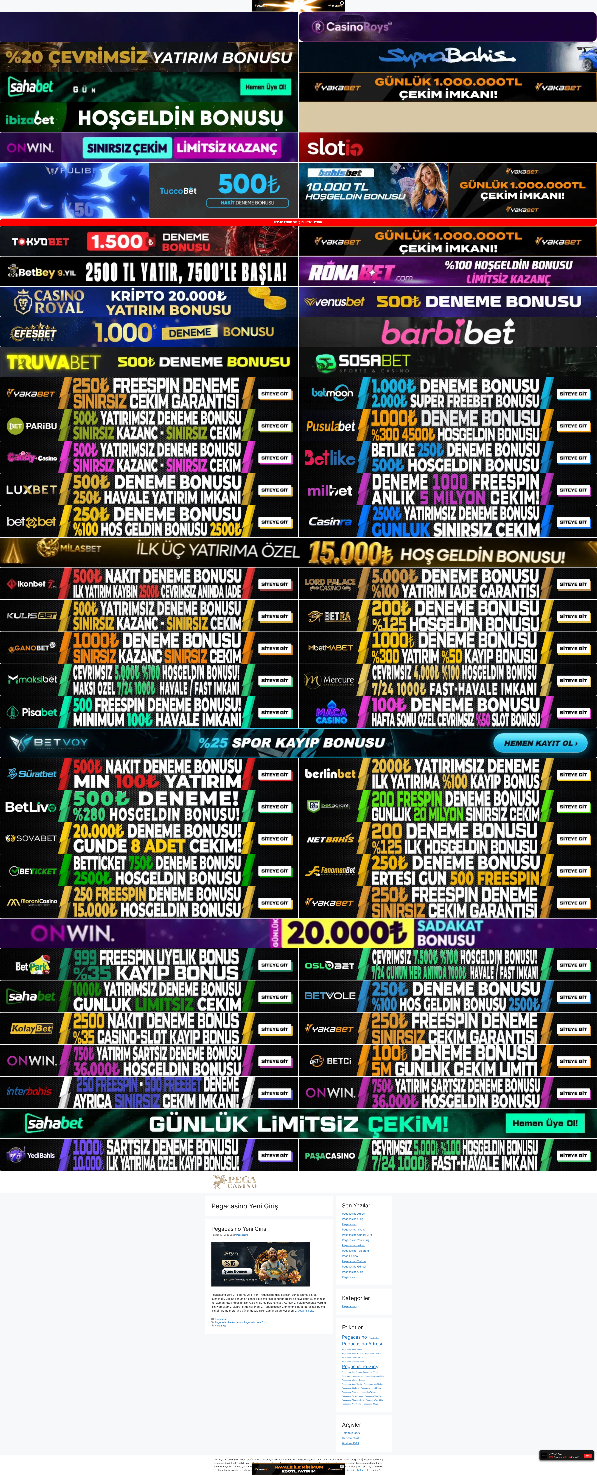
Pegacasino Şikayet (354, 1229)
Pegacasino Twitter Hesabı (229, 1322)
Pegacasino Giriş (352, 1219)
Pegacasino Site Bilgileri (373, 1384)
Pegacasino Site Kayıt (350, 1388)
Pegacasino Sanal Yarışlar (352, 1384)
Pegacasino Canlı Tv (373, 1353)
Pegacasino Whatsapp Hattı (353, 1400)
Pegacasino (221, 1319)
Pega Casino (350, 1256)
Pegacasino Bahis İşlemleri (352, 1349)
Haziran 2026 (350, 1438)
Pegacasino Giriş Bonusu (352, 1372)
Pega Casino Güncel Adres (352, 1376)
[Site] (149, 393)
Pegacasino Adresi (353, 1213)
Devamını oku (305, 1310)
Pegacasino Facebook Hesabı (353, 1361)
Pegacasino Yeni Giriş (238, 1228)
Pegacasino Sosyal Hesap (371, 1388)
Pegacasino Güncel (354, 1266)
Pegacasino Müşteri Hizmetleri (354, 1380)
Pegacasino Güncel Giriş (357, 1234)
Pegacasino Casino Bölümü (352, 1357)
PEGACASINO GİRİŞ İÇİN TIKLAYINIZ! (298, 222)
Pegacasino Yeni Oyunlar (351, 1404)
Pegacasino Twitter (354, 1261)
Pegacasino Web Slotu (373, 1396)
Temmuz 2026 (351, 1432)
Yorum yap (220, 1325)
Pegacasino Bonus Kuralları (352, 1353)
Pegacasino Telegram (355, 1250)
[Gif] (298, 552)
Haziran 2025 (350, 1443)
